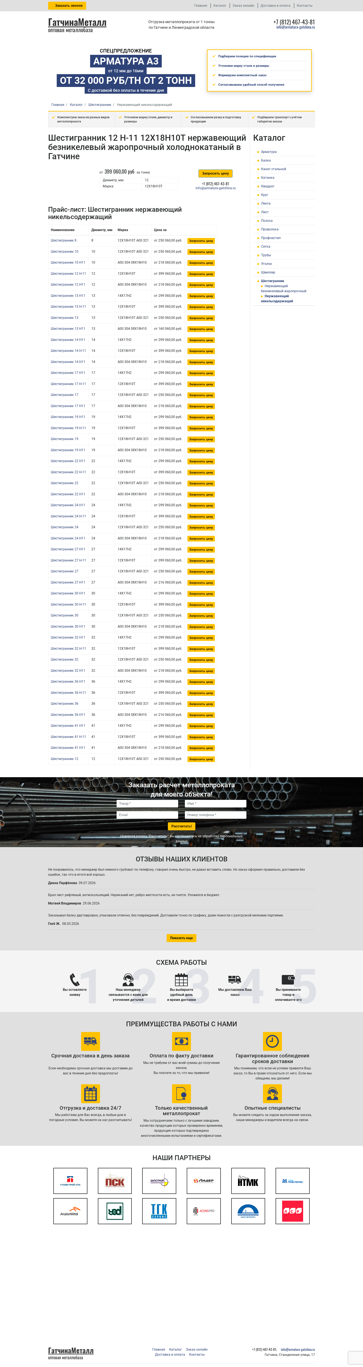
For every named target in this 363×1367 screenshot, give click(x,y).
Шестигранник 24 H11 (68, 505)
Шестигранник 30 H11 (68, 593)
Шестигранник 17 (64, 395)
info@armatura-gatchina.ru (295, 27)
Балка (266, 160)
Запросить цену (215, 173)
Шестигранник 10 (64, 252)
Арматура (269, 152)
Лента (266, 203)
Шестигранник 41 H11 (68, 726)
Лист (265, 212)
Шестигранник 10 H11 (68, 262)
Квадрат (268, 186)
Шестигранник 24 (64, 527)
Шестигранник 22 (64, 483)
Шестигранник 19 (64, 439)
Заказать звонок (68, 5)
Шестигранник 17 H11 (68, 373)
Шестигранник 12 (64, 759)
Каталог (219, 6)
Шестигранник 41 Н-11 (68, 737)
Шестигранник (272, 281)
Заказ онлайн (243, 6)
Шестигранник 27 (64, 571)
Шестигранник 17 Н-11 (68, 384)
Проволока (270, 229)
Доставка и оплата (275, 6)
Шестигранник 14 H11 (68, 340)
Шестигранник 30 (64, 615)
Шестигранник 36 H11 (68, 682)
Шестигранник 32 (64, 659)
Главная (200, 6)
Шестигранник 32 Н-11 (68, 649)
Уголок (266, 264)
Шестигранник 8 (63, 240)
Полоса (267, 221)
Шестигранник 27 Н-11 (68, 560)
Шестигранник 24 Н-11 (68, 516)
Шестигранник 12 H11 (68, 285)
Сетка (265, 246)
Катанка (267, 178)
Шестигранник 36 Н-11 (68, 693)
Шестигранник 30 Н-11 (68, 604)
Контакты (304, 6)
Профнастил (271, 238)
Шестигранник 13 (64, 318)
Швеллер (268, 272)
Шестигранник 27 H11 (68, 549)
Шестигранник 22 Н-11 (68, 472)
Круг (264, 195)
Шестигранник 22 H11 (68, 461)
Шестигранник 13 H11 (68, 296)
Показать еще (181, 938)
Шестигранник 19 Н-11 (68, 428)
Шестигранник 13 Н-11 (68, 307)
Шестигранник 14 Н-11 (68, 351)
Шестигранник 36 (64, 704)
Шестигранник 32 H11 (68, 637)
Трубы (266, 255)
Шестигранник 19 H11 (68, 417)
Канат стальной (273, 169)
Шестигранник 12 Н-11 (68, 274)
